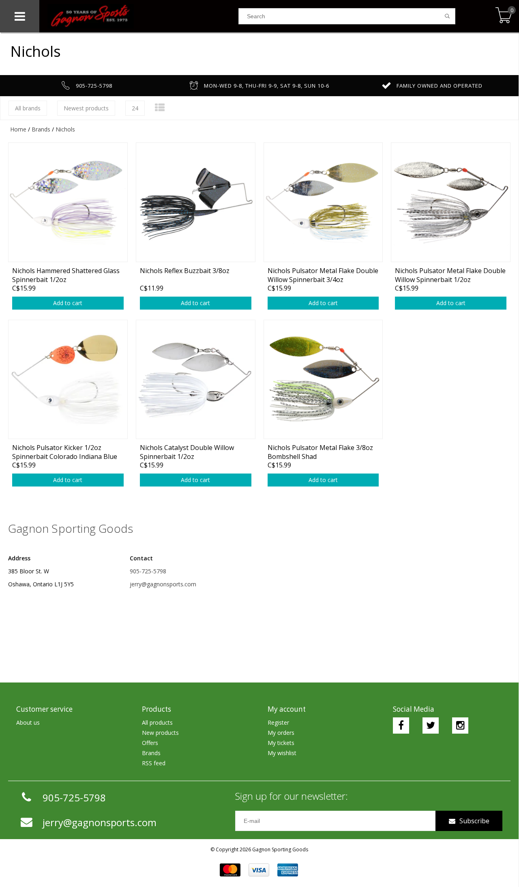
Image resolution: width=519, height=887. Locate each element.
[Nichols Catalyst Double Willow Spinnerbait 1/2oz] (195, 379)
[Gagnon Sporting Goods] (138, 16)
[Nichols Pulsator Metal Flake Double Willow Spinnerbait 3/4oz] (323, 202)
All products (157, 722)
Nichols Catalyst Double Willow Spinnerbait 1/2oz (187, 452)
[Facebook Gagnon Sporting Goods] (401, 725)
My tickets (281, 743)
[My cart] (504, 16)
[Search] (447, 16)
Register (278, 722)
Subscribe (474, 820)
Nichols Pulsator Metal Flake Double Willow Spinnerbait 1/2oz (450, 275)
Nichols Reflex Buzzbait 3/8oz (184, 270)
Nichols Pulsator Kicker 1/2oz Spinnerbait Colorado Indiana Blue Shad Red (64, 452)
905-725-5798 (148, 571)
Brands (41, 129)
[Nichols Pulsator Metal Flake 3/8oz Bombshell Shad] (323, 379)
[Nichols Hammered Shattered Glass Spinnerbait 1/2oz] (68, 202)
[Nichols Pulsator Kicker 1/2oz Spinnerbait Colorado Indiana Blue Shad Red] (68, 379)
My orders (281, 732)
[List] (160, 107)
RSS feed (153, 763)
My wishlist (282, 753)
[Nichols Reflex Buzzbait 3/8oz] (195, 202)
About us (28, 722)
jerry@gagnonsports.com (163, 584)
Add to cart (67, 303)
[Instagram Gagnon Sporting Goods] (460, 725)
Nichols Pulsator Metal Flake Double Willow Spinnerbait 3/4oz (323, 275)
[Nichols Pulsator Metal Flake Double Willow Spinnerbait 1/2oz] (450, 202)
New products (160, 732)
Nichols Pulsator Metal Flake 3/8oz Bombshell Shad (320, 452)
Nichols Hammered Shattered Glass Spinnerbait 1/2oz (66, 275)
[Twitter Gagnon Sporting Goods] (430, 725)
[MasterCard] (230, 869)
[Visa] (259, 869)
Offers (150, 743)
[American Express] (287, 869)
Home (18, 129)
